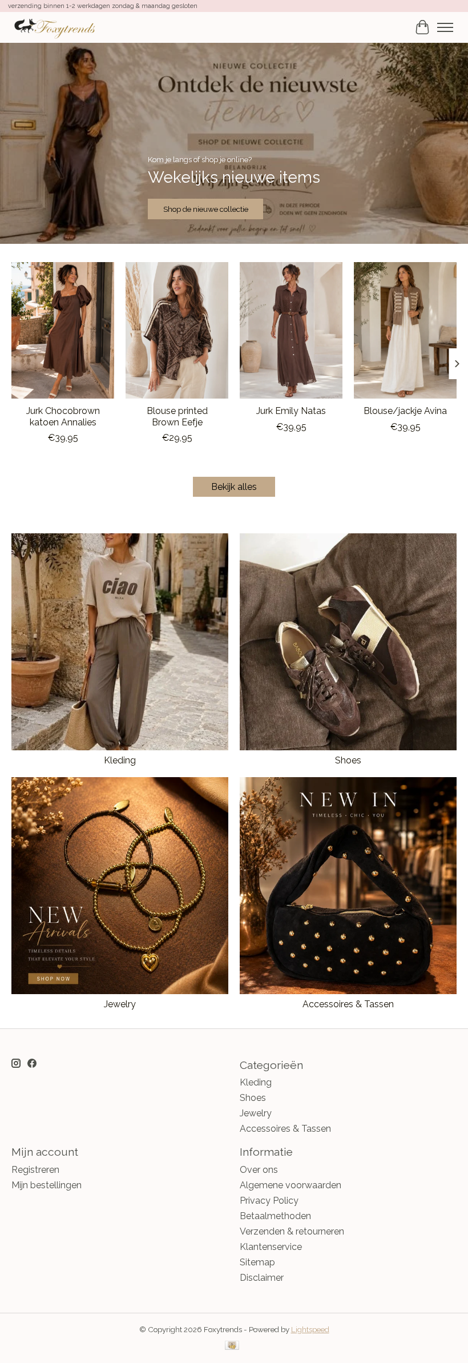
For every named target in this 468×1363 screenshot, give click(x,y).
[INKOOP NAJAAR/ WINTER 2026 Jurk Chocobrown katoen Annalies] (62, 330)
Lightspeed (310, 1329)
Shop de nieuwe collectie (205, 209)
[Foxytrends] (53, 27)
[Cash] (232, 1346)
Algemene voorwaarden (290, 1185)
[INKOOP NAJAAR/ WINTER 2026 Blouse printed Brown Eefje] (177, 330)
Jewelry (120, 1004)
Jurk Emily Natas (291, 411)
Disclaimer (262, 1277)
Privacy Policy (269, 1200)
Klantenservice (271, 1246)
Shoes (348, 760)
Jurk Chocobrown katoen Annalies (63, 417)
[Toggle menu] (445, 27)
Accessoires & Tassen (348, 1004)
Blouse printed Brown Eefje (177, 417)
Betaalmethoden (275, 1216)
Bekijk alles (234, 486)
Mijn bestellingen (46, 1185)
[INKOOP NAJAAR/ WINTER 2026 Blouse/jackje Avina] (405, 330)
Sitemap (257, 1262)
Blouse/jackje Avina (405, 411)
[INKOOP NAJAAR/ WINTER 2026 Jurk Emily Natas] (291, 330)
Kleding (120, 760)
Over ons (259, 1169)
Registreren (35, 1169)
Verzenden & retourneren (292, 1231)
